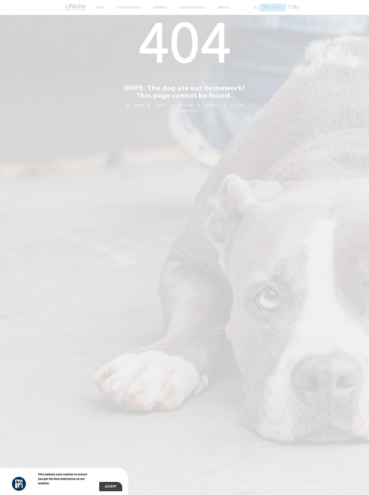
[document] (184, 247)
